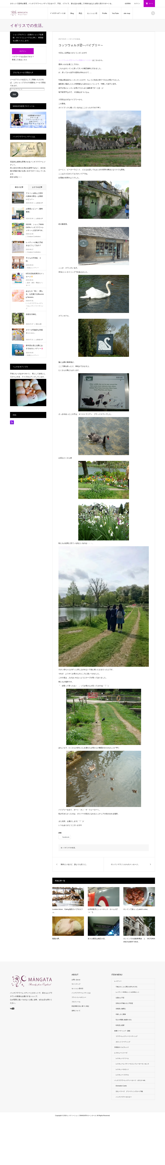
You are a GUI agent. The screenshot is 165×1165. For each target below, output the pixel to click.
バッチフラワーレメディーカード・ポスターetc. (130, 1080)
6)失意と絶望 (120, 1025)
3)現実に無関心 (121, 1009)
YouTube (115, 13)
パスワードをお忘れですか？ (23, 57)
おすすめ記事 (37, 187)
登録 (14, 94)
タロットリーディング (123, 1042)
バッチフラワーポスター (124, 1097)
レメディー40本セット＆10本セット (127, 992)
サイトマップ (76, 984)
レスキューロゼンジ (122, 1069)
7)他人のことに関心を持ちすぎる (126, 987)
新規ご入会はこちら (19, 60)
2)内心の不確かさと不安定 (124, 1003)
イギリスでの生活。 (74, 39)
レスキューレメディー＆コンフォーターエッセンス (132, 1064)
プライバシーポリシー (79, 997)
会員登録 (128, 3)
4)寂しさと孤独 (121, 1014)
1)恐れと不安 (120, 998)
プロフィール (76, 1002)
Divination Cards (121, 1086)
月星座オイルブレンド (121, 1047)
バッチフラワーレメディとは (81, 993)
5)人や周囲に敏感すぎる (124, 1020)
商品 (80, 13)
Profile (104, 13)
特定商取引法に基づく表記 (80, 1006)
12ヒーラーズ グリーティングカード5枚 (129, 1091)
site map (127, 13)
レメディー (118, 981)
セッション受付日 (77, 988)
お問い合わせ (76, 980)
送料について (76, 1010)
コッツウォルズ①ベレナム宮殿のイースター (75, 60)
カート (151, 3)
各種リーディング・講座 (122, 1031)
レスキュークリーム (122, 1058)
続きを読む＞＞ (16, 177)
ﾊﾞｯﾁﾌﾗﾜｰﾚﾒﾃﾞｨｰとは (57, 13)
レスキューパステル (122, 1075)
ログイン (137, 3)
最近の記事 (19, 187)
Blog (72, 13)
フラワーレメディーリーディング (126, 1036)
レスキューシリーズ (120, 1053)
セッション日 (92, 13)
